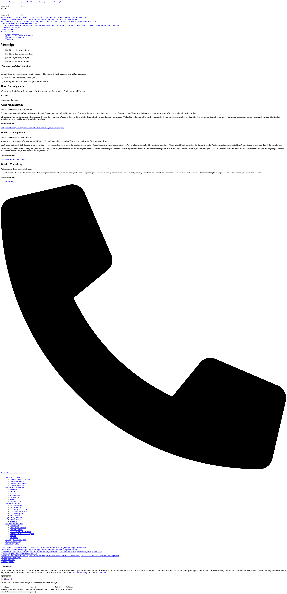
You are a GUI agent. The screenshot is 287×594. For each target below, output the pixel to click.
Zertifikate (33, 23)
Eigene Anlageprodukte (9, 23)
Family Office (97, 21)
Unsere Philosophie (47, 17)
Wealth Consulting (22, 21)
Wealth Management (84, 21)
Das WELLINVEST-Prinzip (29, 17)
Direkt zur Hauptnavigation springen (14, 2)
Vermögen (23, 19)
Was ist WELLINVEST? (10, 17)
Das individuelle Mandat (67, 21)
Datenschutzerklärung (8, 29)
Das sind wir (23, 25)
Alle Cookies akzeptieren (26, 592)
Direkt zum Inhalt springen (37, 2)
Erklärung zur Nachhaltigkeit (11, 27)
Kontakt (108, 25)
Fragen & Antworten (78, 17)
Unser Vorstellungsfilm (37, 25)
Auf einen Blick (72, 19)
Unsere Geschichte (52, 25)
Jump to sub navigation (55, 2)
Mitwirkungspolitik (7, 31)
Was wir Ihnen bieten (8, 21)
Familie (30, 19)
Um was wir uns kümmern (10, 19)
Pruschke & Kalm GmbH (10, 25)
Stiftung (64, 19)
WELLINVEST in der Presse (69, 25)
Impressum (115, 25)
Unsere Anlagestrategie (62, 17)
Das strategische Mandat (49, 21)
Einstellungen (6, 576)
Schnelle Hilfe (45, 19)
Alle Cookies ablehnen (9, 592)
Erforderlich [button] (8, 579)
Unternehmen (56, 19)
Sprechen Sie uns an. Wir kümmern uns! (13, 473)
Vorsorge (37, 19)
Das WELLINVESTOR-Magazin (93, 25)
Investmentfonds (24, 23)
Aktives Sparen (35, 21)
